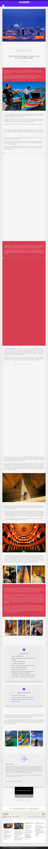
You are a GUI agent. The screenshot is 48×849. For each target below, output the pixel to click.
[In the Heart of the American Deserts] (8, 826)
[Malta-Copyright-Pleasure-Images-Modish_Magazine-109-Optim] (38, 582)
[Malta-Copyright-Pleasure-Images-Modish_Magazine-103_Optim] (37, 746)
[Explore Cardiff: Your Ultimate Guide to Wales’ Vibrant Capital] (29, 823)
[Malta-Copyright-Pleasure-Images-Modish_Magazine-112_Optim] (37, 635)
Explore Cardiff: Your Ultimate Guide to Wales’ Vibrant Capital (28, 832)
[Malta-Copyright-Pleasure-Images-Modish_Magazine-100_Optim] (24, 582)
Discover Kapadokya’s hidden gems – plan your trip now (18, 835)
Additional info (24, 796)
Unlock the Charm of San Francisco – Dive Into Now (39, 830)
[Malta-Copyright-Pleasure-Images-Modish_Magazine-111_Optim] (11, 635)
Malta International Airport (28, 697)
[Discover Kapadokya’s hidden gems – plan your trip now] (18, 826)
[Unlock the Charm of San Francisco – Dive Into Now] (39, 823)
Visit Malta (23, 695)
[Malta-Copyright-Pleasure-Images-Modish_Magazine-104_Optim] (11, 746)
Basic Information (16, 701)
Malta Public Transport (27, 699)
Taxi (33, 699)
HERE (20, 781)
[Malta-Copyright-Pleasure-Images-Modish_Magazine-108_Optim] (9, 582)
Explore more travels (24, 790)
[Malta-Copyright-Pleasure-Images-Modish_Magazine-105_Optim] (24, 746)
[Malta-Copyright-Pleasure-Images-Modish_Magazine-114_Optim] (24, 635)
